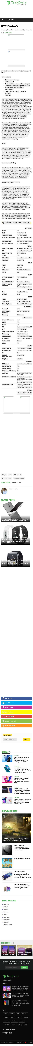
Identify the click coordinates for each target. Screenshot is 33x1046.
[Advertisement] (16, 454)
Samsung (6, 1025)
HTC (10, 475)
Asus (5, 1014)
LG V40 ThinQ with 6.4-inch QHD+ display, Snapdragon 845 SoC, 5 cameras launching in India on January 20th (20, 1002)
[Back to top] (28, 1039)
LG (12, 1017)
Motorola (6, 1021)
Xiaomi (25, 1025)
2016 (5, 912)
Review (22, 1021)
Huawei (6, 1017)
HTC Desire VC (16, 483)
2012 (5, 922)
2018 (5, 907)
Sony (13, 1025)
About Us (14, 962)
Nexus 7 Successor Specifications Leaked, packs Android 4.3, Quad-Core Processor (21, 848)
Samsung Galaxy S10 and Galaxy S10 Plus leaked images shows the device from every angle (20, 988)
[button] (2, 19)
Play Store (25, 963)
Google (12, 1014)
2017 (5, 909)
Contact (22, 962)
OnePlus (14, 1021)
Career (10, 963)
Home (6, 962)
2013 (5, 920)
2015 (5, 915)
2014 (5, 917)
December (7, 925)
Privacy (17, 963)
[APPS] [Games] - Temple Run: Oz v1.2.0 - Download (16, 840)
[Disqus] (16, 592)
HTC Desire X (17, 475)
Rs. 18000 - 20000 (19, 478)
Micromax (25, 1017)
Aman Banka (8, 32)
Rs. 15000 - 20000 (6, 478)
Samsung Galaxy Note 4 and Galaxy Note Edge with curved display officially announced (22, 887)
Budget (4, 475)
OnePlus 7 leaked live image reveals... (24, 953)
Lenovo (18, 1017)
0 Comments (28, 30)
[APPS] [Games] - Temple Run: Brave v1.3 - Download (22, 859)
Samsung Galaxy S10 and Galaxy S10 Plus (8, 953)
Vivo (19, 1025)
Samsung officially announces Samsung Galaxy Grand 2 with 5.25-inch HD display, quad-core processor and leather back (22, 874)
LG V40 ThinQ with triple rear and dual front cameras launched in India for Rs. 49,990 (20, 995)
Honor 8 (24, 1014)
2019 (5, 904)
